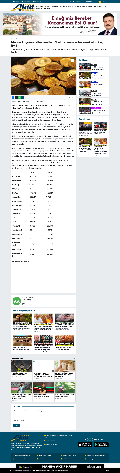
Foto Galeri (37, 1)
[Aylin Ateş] (17, 301)
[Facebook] (85, 439)
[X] (88, 439)
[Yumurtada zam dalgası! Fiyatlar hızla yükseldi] (64, 340)
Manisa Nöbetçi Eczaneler (22, 455)
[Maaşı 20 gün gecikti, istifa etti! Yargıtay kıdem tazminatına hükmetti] (64, 319)
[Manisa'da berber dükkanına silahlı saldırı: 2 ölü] (101, 125)
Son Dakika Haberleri (68, 459)
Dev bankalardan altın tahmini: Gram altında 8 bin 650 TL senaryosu (21, 328)
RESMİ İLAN (97, 6)
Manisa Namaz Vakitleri (69, 455)
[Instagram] (91, 439)
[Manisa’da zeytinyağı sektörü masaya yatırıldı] (22, 340)
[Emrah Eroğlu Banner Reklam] (60, 23)
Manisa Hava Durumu (45, 455)
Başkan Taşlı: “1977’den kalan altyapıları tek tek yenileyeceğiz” (97, 103)
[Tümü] (106, 60)
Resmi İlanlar (26, 1)
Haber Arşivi (90, 459)
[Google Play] (38, 468)
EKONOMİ (69, 6)
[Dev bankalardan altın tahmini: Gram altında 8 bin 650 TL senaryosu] (22, 319)
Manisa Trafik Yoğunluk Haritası (96, 455)
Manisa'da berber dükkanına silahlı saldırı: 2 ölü (99, 68)
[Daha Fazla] (22, 97)
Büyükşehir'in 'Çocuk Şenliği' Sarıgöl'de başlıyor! (98, 112)
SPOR (77, 6)
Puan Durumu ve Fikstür (21, 459)
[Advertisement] (44, 278)
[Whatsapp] (97, 439)
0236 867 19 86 (51, 441)
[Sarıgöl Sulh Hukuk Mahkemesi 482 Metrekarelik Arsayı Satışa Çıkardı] (85, 125)
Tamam (107, 470)
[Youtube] (94, 439)
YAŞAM (94, 90)
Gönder (16, 425)
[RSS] (101, 439)
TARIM (82, 6)
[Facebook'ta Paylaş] (13, 97)
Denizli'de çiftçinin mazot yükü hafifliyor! (97, 95)
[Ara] (106, 6)
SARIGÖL (39, 6)
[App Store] (82, 468)
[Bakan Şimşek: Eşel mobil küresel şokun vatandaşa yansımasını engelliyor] (43, 340)
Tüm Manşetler (43, 459)
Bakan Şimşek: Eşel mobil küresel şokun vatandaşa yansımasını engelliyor (42, 349)
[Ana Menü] (106, 8)
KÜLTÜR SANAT (96, 108)
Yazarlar (16, 1)
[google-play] (101, 444)
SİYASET (89, 6)
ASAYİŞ (62, 6)
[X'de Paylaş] (16, 97)
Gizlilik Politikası (73, 470)
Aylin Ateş (14, 101)
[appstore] (85, 444)
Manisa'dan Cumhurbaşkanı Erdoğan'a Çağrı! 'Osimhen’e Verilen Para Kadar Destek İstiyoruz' (99, 86)
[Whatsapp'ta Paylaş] (19, 97)
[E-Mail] (23, 303)
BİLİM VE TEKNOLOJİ (43, 8)
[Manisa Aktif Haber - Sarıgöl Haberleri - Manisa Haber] (23, 7)
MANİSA (47, 6)
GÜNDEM (54, 6)
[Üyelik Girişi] (108, 1)
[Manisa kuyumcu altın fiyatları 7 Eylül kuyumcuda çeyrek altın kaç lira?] (43, 76)
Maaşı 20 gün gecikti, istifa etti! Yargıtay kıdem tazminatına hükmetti (63, 328)
